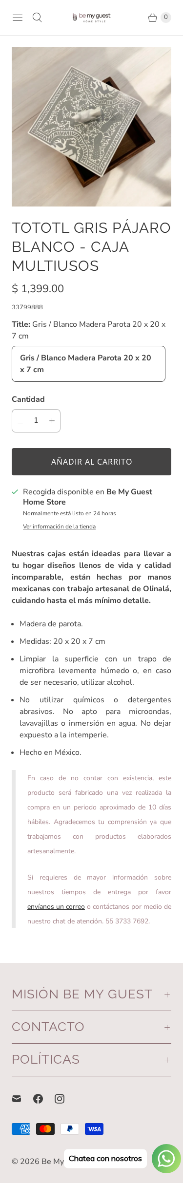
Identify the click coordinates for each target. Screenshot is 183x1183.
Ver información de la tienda (59, 527)
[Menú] (17, 17)
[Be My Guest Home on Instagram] (65, 1098)
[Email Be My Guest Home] (22, 1098)
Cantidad (28, 399)
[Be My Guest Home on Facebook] (44, 1098)
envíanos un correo (56, 906)
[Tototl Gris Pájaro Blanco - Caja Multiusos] (91, 127)
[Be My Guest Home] (91, 17)
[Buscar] (37, 17)
